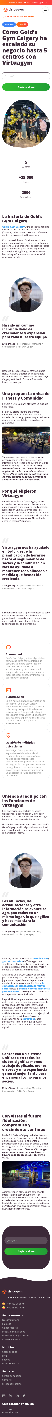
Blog (4, 1355)
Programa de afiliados (13, 1331)
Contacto (7, 1379)
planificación (40, 958)
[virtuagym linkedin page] (12, 1395)
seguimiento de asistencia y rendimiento (26, 990)
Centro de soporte (11, 1375)
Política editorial (10, 1363)
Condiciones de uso (12, 1339)
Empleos (6, 1323)
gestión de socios (12, 961)
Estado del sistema (11, 1383)
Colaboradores (10, 1327)
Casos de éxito (9, 1351)
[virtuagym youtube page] (19, 1395)
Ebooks (6, 1359)
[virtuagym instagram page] (5, 1395)
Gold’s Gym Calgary (13, 226)
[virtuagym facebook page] (25, 1395)
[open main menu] (45, 9)
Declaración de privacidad (15, 1335)
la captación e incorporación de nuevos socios (23, 986)
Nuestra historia (10, 1320)
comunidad (28, 1018)
